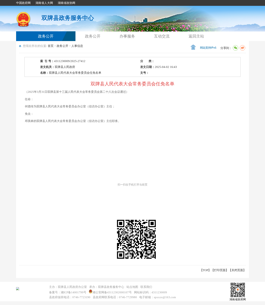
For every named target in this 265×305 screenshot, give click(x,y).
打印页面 (220, 270)
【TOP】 (205, 270)
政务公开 (46, 36)
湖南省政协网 (66, 2)
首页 (51, 45)
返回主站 (196, 36)
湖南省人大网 (44, 2)
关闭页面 (237, 270)
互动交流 (162, 36)
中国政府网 (23, 2)
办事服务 (127, 36)
